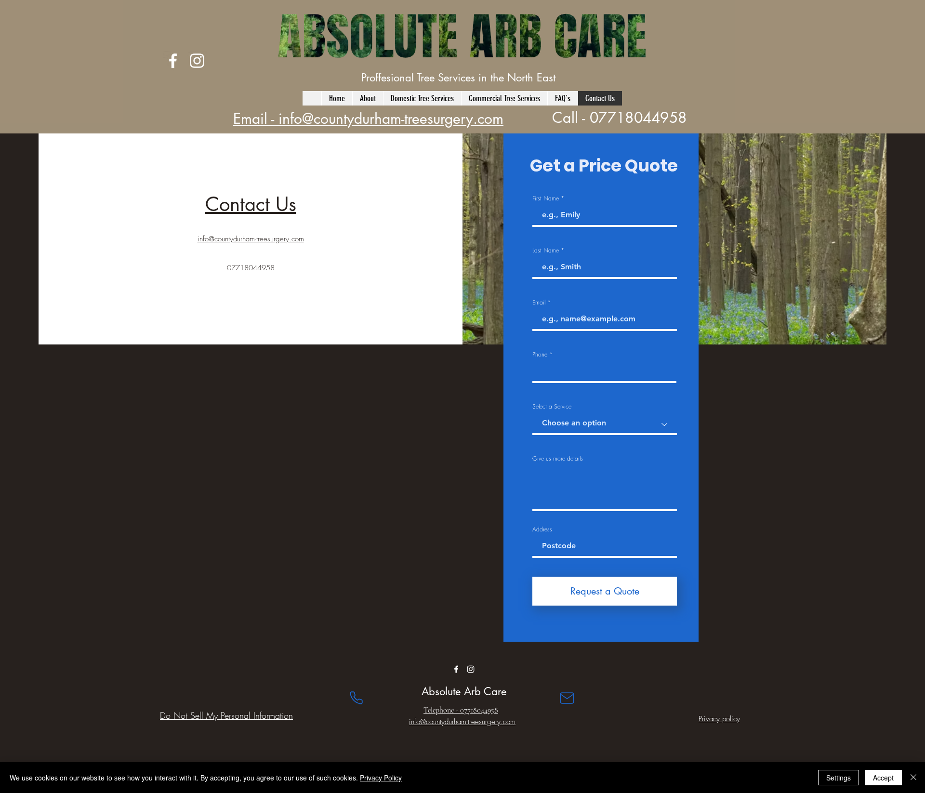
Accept (883, 777)
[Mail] (567, 698)
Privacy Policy (381, 777)
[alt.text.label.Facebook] (173, 60)
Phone (539, 354)
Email (538, 302)
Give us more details (557, 459)
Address (542, 529)
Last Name (545, 250)
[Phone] (356, 698)
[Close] (913, 777)
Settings (838, 777)
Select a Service (551, 407)
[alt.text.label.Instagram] (197, 60)
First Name (545, 198)
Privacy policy (719, 719)
